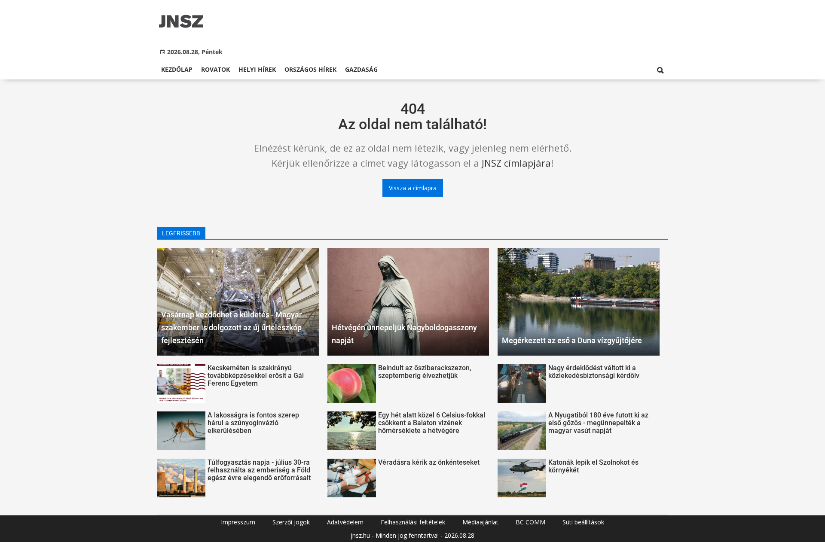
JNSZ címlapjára (516, 162)
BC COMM (530, 522)
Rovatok (215, 69)
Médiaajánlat (480, 522)
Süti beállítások (583, 522)
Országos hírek (310, 69)
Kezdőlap (176, 69)
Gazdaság (361, 69)
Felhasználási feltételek (413, 522)
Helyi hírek (257, 69)
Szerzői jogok (291, 522)
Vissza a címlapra (413, 188)
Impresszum (238, 522)
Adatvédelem (345, 522)
